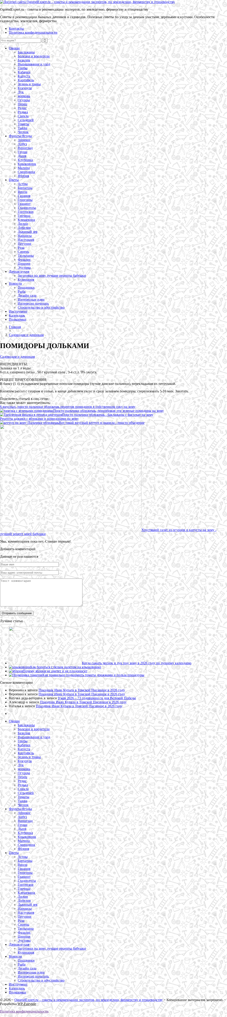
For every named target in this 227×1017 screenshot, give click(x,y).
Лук (21, 92)
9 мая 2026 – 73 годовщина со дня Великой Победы (97, 698)
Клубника (25, 160)
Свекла (23, 116)
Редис (22, 108)
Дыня (22, 156)
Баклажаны (26, 52)
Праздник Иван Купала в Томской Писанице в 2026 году (82, 690)
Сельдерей (26, 120)
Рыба (21, 291)
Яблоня (23, 176)
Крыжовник (27, 164)
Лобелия (24, 228)
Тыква (22, 128)
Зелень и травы (29, 84)
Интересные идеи (31, 299)
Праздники (26, 287)
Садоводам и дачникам (17, 356)
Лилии (23, 224)
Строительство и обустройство (41, 307)
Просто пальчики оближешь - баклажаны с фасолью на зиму (107, 415)
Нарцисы (25, 236)
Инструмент (18, 311)
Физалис (24, 259)
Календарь (17, 315)
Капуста (24, 76)
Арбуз (22, 144)
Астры (23, 184)
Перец (22, 104)
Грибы (22, 68)
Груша (22, 152)
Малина (24, 168)
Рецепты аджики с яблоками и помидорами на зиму (39, 419)
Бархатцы (25, 188)
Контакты (16, 28)
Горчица (24, 216)
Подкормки (17, 319)
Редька (23, 112)
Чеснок (23, 132)
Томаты (23, 124)
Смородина (26, 172)
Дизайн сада (27, 295)
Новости (15, 283)
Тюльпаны (26, 255)
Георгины (25, 200)
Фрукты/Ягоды (20, 136)
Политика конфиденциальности (33, 32)
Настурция (26, 240)
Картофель (26, 80)
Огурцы (24, 100)
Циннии (24, 263)
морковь (24, 96)
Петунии (24, 243)
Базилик (24, 60)
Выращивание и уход (34, 64)
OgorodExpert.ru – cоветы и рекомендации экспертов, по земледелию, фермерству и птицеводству (88, 1000)
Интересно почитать (33, 303)
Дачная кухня (19, 271)
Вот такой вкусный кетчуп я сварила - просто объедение (102, 423)
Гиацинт (24, 204)
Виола (22, 192)
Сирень (23, 251)
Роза (21, 247)
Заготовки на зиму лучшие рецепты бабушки (52, 275)
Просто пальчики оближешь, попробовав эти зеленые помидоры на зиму (108, 411)
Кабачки (24, 72)
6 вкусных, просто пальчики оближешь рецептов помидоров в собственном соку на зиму (67, 407)
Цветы (14, 180)
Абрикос (24, 140)
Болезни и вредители (34, 56)
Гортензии (25, 212)
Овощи (14, 48)
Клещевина (26, 220)
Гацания (24, 196)
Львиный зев (27, 232)
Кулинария (26, 279)
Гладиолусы (27, 208)
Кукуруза (25, 88)
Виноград (25, 148)
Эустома (24, 267)
